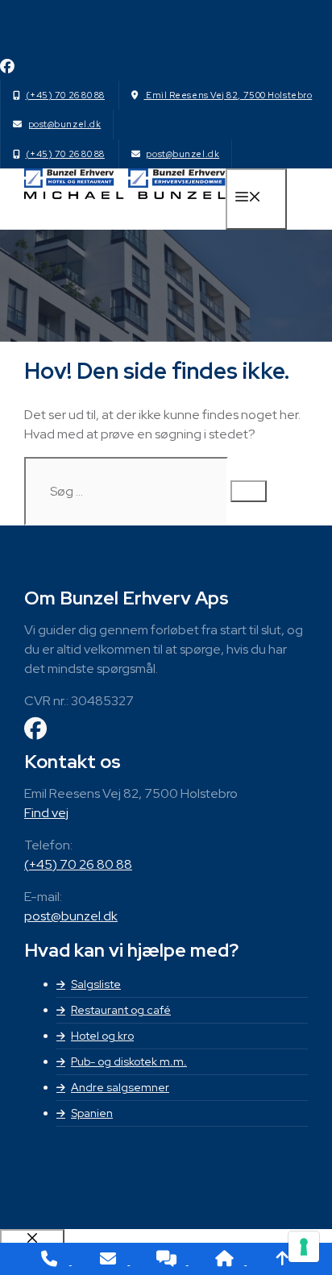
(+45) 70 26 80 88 (65, 95)
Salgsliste (96, 984)
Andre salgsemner (120, 1087)
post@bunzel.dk (65, 124)
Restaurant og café (121, 1010)
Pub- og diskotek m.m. (129, 1061)
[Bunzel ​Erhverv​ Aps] (125, 194)
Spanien (92, 1113)
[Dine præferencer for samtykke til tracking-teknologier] (303, 1246)
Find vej (46, 812)
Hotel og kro (102, 1035)
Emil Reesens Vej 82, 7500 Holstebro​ (227, 95)
